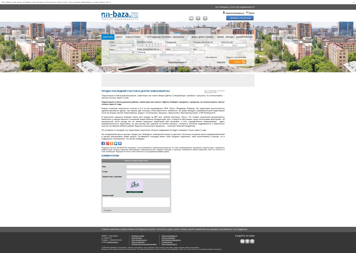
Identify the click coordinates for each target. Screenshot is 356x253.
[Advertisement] (178, 80)
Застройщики (221, 7)
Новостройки (132, 37)
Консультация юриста (139, 240)
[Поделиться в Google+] (107, 143)
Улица (167, 49)
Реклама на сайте (138, 236)
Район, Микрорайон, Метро (148, 49)
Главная (105, 229)
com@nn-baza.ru (112, 242)
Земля (220, 37)
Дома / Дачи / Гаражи (202, 37)
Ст (144, 45)
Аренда (229, 37)
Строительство (167, 242)
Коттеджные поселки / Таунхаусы (165, 37)
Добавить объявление (221, 229)
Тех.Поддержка (240, 229)
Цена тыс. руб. (227, 42)
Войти (251, 13)
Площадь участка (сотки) (203, 42)
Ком (139, 45)
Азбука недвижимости (169, 236)
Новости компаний (168, 238)
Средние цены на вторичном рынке (144, 244)
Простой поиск (137, 238)
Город (111, 49)
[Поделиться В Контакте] (120, 143)
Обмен (119, 37)
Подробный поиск (176, 62)
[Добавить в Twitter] (115, 143)
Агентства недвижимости (241, 7)
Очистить (221, 62)
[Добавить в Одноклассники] (111, 143)
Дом (195, 49)
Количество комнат (144, 42)
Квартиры (108, 37)
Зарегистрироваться (235, 13)
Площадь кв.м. (171, 42)
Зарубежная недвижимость (171, 240)
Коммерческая (244, 37)
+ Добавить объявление (240, 18)
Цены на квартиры (138, 242)
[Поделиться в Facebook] (103, 143)
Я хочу (111, 42)
